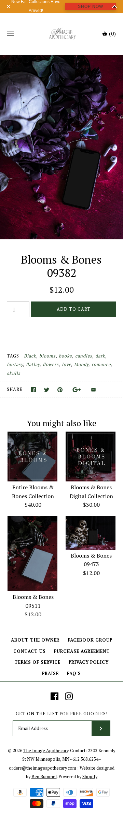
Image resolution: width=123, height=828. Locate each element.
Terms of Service (37, 662)
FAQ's (74, 673)
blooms (47, 356)
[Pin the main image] (60, 389)
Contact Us (29, 651)
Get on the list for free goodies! (62, 714)
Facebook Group (90, 640)
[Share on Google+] (77, 389)
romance (101, 364)
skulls (13, 373)
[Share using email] (93, 389)
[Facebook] (54, 696)
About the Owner (35, 640)
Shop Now (90, 6)
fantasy (15, 364)
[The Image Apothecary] (62, 33)
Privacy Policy (89, 662)
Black (30, 356)
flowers (51, 364)
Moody (81, 364)
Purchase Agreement (82, 651)
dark (100, 356)
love (66, 364)
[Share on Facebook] (33, 389)
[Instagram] (69, 696)
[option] (61, 147)
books (65, 356)
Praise (50, 673)
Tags (13, 356)
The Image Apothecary (45, 751)
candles (83, 356)
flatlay (33, 364)
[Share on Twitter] (46, 389)
